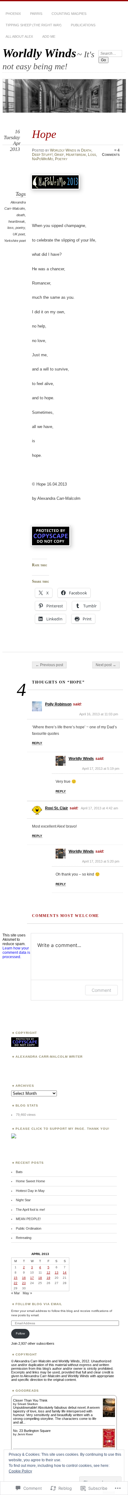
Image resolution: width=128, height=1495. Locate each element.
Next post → (106, 665)
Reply (37, 743)
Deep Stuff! (42, 154)
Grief (59, 154)
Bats (19, 1172)
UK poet (19, 234)
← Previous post (49, 665)
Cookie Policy (20, 1471)
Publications (83, 25)
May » (27, 1293)
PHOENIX (13, 13)
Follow (20, 1333)
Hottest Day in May (30, 1191)
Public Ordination (28, 1228)
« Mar (15, 1293)
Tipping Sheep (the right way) (34, 25)
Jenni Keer (25, 1434)
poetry (20, 227)
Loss (92, 154)
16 (24, 1277)
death (20, 215)
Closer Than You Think (30, 1400)
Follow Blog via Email (39, 1304)
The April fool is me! (30, 1209)
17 (32, 1277)
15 (15, 1277)
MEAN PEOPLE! (28, 1219)
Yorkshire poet (15, 240)
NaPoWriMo (42, 159)
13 (56, 1272)
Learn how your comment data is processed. (16, 952)
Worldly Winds (39, 53)
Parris (36, 13)
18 (40, 1277)
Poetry (61, 159)
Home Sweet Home (30, 1181)
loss (10, 227)
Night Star (23, 1200)
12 (48, 1272)
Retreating (23, 1238)
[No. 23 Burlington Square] (109, 1446)
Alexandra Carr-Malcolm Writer (49, 1056)
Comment (101, 990)
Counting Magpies (69, 13)
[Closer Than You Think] (109, 1417)
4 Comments (111, 152)
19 (48, 1277)
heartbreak (16, 221)
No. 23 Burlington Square (32, 1431)
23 (24, 1283)
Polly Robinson (58, 704)
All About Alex (19, 36)
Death (86, 150)
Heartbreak (76, 154)
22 (15, 1283)
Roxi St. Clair (56, 808)
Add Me (48, 36)
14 (64, 1272)
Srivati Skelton (27, 1404)
